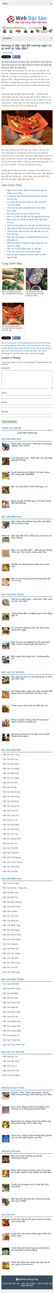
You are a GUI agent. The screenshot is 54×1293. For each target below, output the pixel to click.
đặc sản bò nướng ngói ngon (26, 351)
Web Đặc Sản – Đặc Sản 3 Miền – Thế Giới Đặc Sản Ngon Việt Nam (30, 1284)
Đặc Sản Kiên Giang (11, 939)
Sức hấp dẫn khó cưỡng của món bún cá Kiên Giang (31, 536)
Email (4, 402)
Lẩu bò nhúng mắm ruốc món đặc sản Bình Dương (28, 225)
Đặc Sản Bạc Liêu (10, 893)
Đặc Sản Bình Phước (12, 907)
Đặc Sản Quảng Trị (11, 1035)
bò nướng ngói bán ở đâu (11, 346)
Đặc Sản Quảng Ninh (12, 839)
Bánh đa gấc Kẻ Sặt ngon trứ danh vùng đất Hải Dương (31, 502)
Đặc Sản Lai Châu (10, 811)
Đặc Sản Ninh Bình (11, 829)
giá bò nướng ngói (21, 353)
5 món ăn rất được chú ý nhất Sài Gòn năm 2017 (30, 1185)
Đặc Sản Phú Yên (10, 1017)
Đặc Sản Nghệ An (10, 1007)
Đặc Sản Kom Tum (11, 1070)
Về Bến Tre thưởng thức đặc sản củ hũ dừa (30, 565)
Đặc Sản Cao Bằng (11, 768)
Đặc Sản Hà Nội (10, 787)
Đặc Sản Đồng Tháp (11, 925)
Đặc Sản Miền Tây (11, 949)
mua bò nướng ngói (36, 353)
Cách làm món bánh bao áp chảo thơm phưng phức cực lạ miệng (30, 1249)
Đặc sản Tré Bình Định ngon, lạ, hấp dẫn (24, 249)
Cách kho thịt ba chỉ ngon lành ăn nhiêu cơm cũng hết (31, 1220)
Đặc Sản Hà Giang (11, 778)
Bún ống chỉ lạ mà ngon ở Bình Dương (23, 214)
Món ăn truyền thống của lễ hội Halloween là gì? (26, 1157)
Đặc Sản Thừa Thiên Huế (13, 1045)
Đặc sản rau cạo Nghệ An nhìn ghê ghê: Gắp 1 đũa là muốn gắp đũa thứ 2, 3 (30, 643)
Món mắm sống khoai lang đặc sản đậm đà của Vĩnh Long (30, 522)
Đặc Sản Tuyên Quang (12, 862)
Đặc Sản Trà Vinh (10, 967)
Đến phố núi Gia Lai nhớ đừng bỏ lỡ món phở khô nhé (31, 678)
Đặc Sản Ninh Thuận (11, 1012)
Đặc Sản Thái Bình (11, 853)
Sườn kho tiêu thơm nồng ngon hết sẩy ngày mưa (30, 1234)
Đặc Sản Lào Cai (10, 820)
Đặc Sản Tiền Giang (11, 963)
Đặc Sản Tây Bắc (10, 848)
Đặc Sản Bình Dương (12, 902)
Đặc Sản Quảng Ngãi (12, 1031)
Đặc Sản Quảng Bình (12, 1021)
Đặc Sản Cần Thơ (10, 916)
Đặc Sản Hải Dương (11, 792)
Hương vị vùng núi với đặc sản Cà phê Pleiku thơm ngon (30, 735)
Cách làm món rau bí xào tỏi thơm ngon (23, 252)
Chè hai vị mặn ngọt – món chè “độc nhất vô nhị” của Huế (31, 600)
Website (4, 412)
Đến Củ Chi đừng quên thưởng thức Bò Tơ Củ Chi (30, 579)
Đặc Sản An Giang (11, 883)
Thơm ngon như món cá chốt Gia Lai (29, 705)
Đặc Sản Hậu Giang (11, 930)
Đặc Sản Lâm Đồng (11, 1075)
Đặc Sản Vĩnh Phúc (11, 867)
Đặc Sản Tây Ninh (10, 958)
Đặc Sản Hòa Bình (11, 801)
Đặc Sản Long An (10, 944)
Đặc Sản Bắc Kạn (10, 759)
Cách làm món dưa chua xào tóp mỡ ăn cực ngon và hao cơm (30, 1263)
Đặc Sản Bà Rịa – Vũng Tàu (15, 888)
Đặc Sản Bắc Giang (11, 754)
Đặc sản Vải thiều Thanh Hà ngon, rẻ (29, 486)
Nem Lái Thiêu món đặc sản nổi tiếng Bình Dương (28, 217)
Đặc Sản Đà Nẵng (10, 993)
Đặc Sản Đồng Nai (11, 921)
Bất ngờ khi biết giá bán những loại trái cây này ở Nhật (30, 1200)
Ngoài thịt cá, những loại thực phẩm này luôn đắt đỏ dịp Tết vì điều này (31, 1122)
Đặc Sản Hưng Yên (11, 806)
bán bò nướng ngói (9, 343)
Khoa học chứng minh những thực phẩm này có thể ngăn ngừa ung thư (31, 1136)
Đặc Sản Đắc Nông (11, 1061)
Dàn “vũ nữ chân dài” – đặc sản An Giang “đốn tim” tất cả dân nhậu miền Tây (31, 551)
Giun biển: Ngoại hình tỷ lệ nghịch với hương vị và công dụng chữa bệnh (30, 1108)
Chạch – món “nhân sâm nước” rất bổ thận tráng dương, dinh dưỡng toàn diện (31, 1093)
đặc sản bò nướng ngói (31, 346)
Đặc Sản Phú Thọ (10, 834)
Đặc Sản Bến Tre (10, 897)
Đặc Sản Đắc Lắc (10, 1056)
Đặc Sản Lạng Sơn (11, 815)
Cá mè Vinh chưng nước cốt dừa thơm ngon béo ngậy (30, 628)
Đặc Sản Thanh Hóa (11, 1040)
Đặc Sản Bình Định (11, 984)
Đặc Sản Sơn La (10, 843)
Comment (5, 368)
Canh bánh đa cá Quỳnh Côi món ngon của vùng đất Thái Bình (30, 473)
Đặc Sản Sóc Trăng (11, 953)
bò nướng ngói (21, 73)
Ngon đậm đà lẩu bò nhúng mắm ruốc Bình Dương (28, 228)
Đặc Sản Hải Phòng (11, 797)
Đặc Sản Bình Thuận (12, 989)
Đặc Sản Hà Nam (10, 782)
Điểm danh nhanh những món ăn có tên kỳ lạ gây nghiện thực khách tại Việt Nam (31, 1171)
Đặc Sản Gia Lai (10, 1066)
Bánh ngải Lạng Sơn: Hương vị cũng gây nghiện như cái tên (31, 444)
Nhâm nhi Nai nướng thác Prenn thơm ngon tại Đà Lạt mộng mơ (30, 721)
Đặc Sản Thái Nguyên (12, 857)
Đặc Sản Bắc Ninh (11, 764)
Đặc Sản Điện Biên (11, 773)
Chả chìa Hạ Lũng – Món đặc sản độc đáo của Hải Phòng (31, 459)
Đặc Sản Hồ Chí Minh (12, 935)
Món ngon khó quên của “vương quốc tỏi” (30, 657)
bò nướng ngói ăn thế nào (40, 343)
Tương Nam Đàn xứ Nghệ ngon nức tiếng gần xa (31, 614)
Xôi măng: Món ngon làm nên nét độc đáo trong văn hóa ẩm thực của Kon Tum (32, 692)
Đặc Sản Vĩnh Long (11, 972)
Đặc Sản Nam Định (11, 825)
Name (4, 393)
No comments (7, 53)
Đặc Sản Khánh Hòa (11, 1003)
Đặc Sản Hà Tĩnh (10, 998)
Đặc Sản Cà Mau (10, 911)
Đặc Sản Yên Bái (10, 871)
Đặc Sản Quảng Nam (12, 1026)
